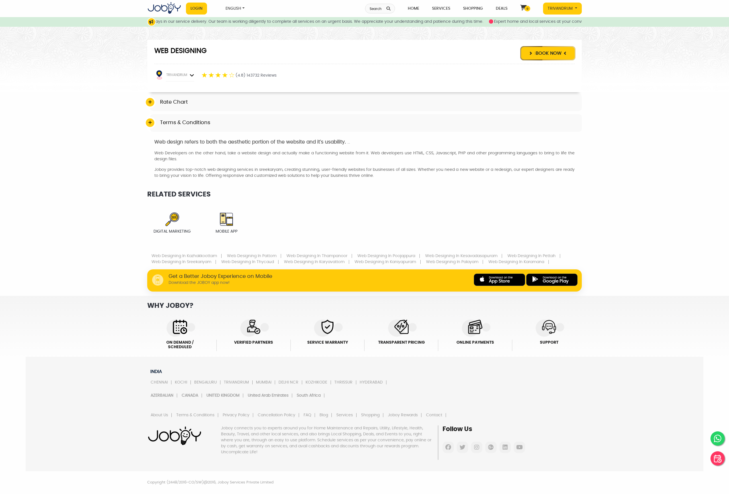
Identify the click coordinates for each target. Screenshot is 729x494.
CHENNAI (159, 382)
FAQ (307, 415)
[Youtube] (519, 447)
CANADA (190, 395)
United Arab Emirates (268, 395)
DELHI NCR (288, 382)
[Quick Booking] (717, 458)
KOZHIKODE (316, 382)
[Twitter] (462, 447)
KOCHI (181, 382)
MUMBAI (263, 382)
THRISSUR (343, 382)
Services (441, 9)
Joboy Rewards (403, 415)
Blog (324, 415)
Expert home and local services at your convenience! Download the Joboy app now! (563, 22)
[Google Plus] (491, 447)
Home (413, 9)
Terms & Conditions (195, 415)
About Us (159, 415)
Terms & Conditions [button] (185, 122)
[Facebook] (448, 447)
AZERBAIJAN (162, 395)
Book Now (548, 53)
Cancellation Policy (276, 415)
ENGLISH (233, 9)
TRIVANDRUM (561, 9)
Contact (434, 415)
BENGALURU (205, 382)
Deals (501, 9)
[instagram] (476, 447)
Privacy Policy (236, 415)
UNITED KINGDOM (222, 395)
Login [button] (196, 9)
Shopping (473, 9)
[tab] (366, 102)
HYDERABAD (371, 382)
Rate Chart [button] (174, 102)
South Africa (309, 395)
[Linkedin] (505, 447)
